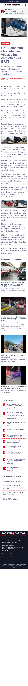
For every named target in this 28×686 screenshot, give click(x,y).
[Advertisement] (14, 515)
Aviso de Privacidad (7, 558)
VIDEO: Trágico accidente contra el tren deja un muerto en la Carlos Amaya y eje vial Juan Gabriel (15, 406)
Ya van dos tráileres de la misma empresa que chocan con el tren (15, 430)
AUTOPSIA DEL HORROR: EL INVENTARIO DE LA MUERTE (11, 499)
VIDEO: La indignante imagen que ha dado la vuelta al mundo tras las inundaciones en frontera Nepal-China (16, 461)
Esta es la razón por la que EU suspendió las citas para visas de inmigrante (16, 469)
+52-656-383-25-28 (8, 553)
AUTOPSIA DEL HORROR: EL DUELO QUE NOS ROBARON (13, 493)
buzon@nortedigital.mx (9, 556)
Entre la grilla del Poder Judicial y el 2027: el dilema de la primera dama (16, 424)
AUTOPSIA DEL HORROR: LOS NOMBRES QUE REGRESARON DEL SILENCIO (13, 487)
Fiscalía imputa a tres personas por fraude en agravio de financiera (15, 453)
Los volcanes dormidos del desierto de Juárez (14, 447)
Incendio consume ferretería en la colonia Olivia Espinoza (16, 441)
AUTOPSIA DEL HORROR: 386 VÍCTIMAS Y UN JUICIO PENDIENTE (13, 480)
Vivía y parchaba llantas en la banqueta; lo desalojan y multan (15, 435)
